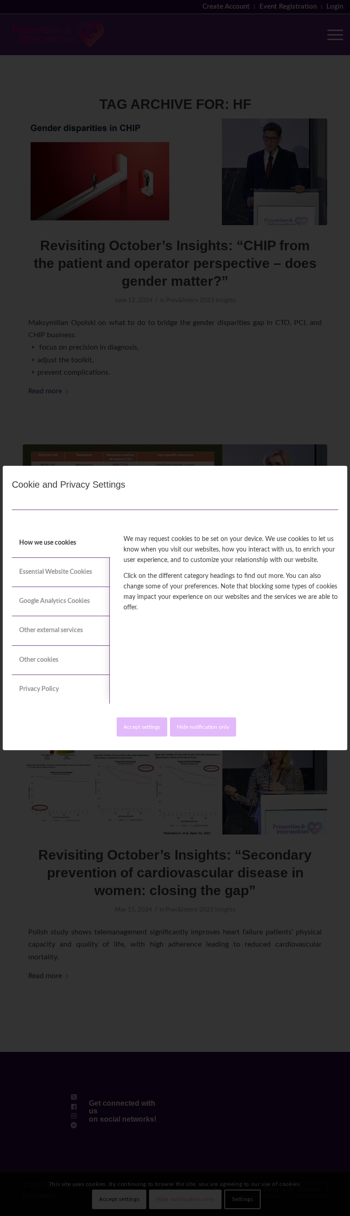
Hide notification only (203, 727)
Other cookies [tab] (38, 660)
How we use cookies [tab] (47, 543)
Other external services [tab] (51, 630)
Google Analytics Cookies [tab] (54, 601)
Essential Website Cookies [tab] (55, 572)
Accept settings (142, 727)
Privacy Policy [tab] (39, 689)
